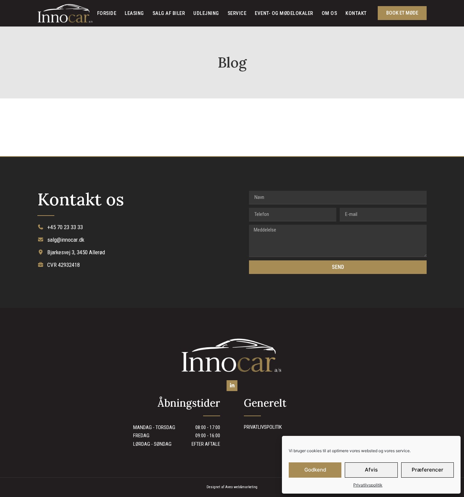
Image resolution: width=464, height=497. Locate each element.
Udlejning (206, 13)
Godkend (315, 469)
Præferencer (427, 469)
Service (237, 13)
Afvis (371, 469)
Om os (329, 13)
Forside (107, 13)
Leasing (134, 13)
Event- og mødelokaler (284, 13)
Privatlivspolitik (367, 484)
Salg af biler (169, 13)
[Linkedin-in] (232, 385)
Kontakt (356, 13)
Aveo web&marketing (241, 487)
